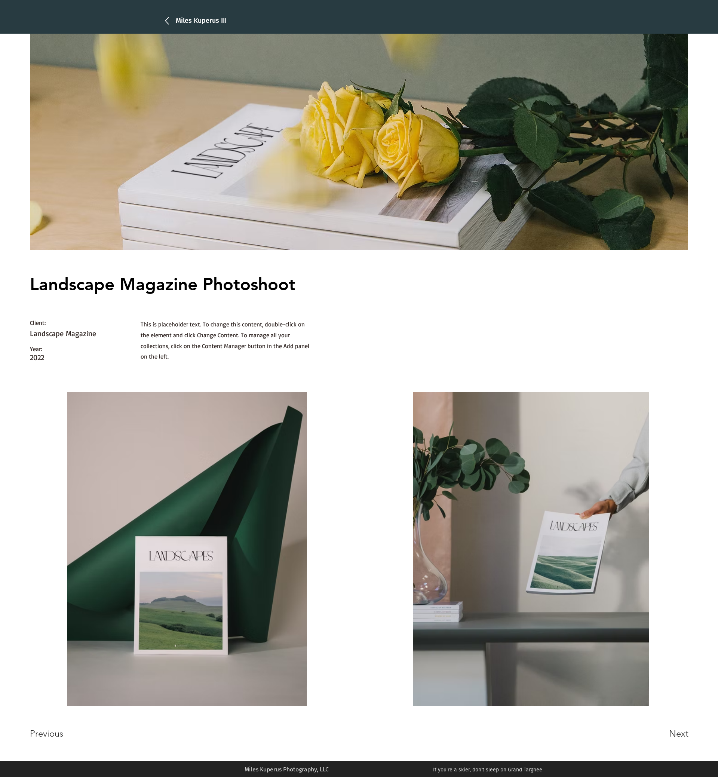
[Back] (167, 21)
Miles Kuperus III (201, 20)
